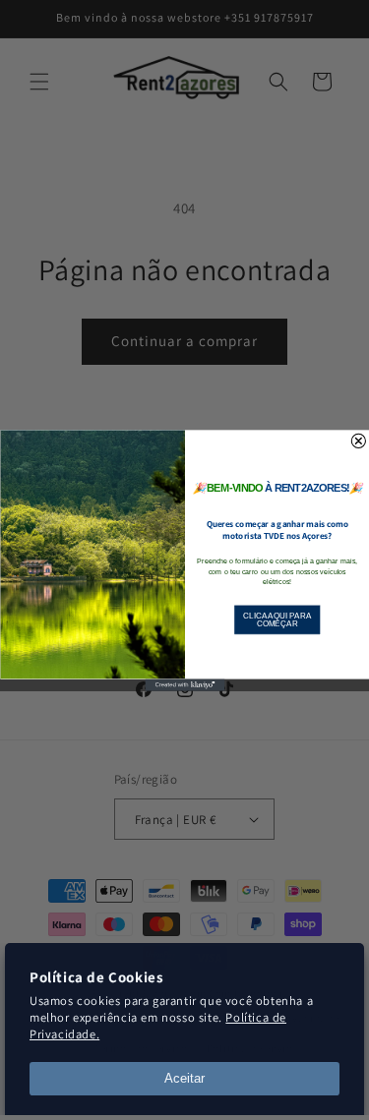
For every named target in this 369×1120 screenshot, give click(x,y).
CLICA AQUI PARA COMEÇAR (277, 619)
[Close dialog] (358, 440)
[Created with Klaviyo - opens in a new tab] (184, 684)
